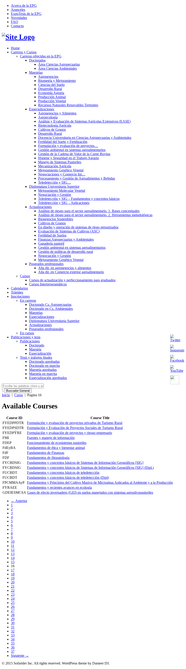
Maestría (35, 349)
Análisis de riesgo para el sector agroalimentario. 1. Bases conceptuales (89, 211)
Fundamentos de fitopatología (48, 458)
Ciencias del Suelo (51, 85)
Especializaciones (41, 109)
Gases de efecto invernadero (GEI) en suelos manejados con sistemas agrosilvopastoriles (90, 492)
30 (13, 623)
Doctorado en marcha (44, 366)
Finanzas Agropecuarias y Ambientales (66, 239)
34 (13, 639)
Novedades (19, 18)
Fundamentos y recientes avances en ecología (59, 487)
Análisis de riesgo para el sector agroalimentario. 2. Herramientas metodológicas (95, 215)
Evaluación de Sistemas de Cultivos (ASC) (69, 231)
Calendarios (19, 288)
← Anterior (19, 501)
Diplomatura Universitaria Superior (54, 186)
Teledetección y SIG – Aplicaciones (63, 203)
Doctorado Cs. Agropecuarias (50, 304)
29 (13, 619)
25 (13, 603)
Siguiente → (20, 655)
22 (13, 590)
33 (13, 635)
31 (13, 627)
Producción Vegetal (52, 101)
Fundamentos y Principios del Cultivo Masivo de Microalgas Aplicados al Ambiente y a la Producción (100, 482)
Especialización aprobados (48, 378)
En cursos (27, 333)
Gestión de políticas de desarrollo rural (65, 252)
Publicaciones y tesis (25, 337)
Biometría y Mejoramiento (57, 81)
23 (13, 594)
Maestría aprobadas (43, 370)
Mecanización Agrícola (54, 166)
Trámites (17, 292)
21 (13, 586)
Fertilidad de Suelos (52, 235)
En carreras (28, 300)
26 (13, 607)
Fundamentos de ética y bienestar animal (56, 448)
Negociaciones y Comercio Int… (61, 174)
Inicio (6, 395)
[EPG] (18, 37)
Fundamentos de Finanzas (45, 453)
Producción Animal (52, 97)
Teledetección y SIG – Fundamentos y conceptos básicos (79, 199)
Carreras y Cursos (24, 52)
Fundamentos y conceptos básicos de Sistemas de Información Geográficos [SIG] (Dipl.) (90, 468)
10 (13, 541)
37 (13, 651)
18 (13, 574)
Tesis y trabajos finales (36, 357)
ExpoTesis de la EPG (26, 14)
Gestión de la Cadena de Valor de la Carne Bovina (74, 154)
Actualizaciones (40, 207)
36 (13, 647)
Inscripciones (20, 296)
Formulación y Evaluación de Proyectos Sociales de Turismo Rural (75, 428)
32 (13, 631)
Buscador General (18, 390)
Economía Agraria (51, 93)
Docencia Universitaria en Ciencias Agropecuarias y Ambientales (84, 138)
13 (13, 554)
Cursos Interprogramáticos (48, 284)
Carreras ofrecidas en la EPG (40, 56)
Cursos (25, 276)
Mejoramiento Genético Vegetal (60, 170)
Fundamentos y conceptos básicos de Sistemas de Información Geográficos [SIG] (85, 463)
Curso (18, 395)
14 (13, 558)
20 (13, 582)
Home (15, 48)
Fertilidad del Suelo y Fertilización (62, 142)
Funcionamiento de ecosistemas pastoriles (56, 443)
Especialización (40, 353)
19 (13, 578)
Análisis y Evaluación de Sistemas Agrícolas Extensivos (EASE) (84, 121)
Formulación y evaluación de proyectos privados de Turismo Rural (74, 423)
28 (13, 615)
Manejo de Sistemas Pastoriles (59, 162)
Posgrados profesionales (46, 264)
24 (13, 598)
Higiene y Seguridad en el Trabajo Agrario (68, 158)
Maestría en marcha (43, 374)
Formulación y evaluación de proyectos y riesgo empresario (69, 433)
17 (13, 570)
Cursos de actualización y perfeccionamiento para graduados (72, 280)
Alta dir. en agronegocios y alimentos (64, 268)
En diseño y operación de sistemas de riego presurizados (78, 227)
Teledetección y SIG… (54, 182)
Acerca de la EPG (24, 5)
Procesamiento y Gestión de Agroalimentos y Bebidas (76, 178)
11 (12, 546)
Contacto (17, 26)
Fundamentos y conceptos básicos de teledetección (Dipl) (68, 477)
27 (13, 611)
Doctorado (36, 345)
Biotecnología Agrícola (54, 125)
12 (13, 550)
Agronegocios (48, 76)
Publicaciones (30, 341)
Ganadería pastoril (51, 243)
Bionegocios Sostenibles (55, 219)
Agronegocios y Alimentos (57, 113)
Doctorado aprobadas (44, 361)
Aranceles (18, 10)
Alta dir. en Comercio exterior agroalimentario (71, 272)
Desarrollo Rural (50, 89)
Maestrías (36, 72)
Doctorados (37, 60)
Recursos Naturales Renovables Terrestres (68, 105)
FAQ (14, 22)
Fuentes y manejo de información (51, 438)
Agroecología (48, 117)
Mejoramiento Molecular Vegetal (61, 190)
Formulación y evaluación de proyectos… (68, 146)
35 (13, 643)
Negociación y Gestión (54, 195)
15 (13, 562)
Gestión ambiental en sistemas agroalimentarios (71, 150)
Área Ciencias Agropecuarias (59, 64)
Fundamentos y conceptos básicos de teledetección (63, 472)
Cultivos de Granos (52, 129)
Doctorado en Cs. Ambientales (51, 309)
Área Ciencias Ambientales (57, 68)
